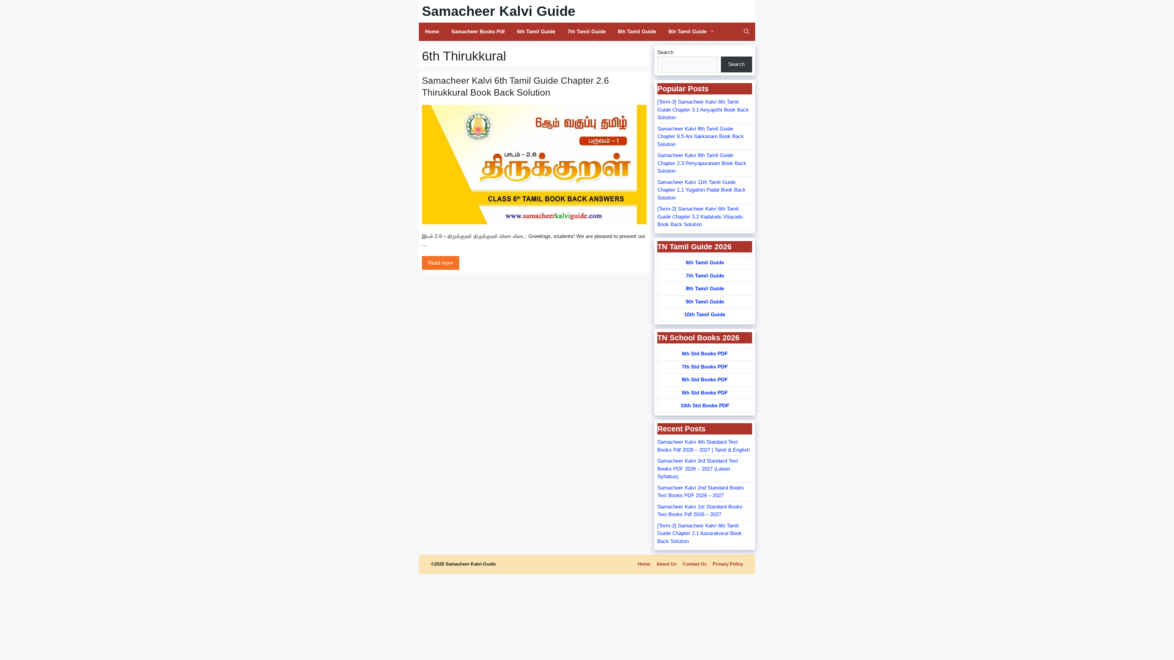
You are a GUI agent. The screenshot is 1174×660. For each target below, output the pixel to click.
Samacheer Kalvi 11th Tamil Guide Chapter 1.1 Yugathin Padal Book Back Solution (701, 190)
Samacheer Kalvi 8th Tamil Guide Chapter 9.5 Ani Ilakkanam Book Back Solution (700, 136)
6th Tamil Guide (536, 32)
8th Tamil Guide (637, 32)
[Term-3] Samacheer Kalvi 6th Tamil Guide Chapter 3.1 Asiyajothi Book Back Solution (703, 109)
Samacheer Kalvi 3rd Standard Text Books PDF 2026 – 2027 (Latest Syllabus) (697, 468)
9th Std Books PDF (705, 393)
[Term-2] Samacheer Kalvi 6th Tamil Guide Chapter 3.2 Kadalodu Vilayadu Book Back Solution (700, 216)
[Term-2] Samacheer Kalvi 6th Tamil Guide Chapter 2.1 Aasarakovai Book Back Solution (699, 533)
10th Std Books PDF (705, 406)
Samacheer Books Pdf (478, 32)
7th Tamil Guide (586, 32)
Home (432, 32)
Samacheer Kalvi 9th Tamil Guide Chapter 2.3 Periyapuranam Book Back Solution (701, 163)
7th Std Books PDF (705, 367)
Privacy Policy (728, 563)
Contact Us (695, 563)
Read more (440, 263)
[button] (746, 32)
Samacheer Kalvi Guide (498, 11)
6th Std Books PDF (705, 354)
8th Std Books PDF (705, 380)
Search (665, 52)
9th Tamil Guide (687, 32)
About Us (666, 563)
